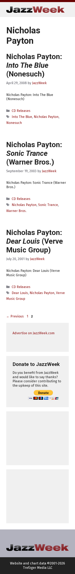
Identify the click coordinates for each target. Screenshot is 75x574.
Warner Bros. (16, 211)
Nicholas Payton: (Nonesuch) (34, 65)
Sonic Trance (48, 205)
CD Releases (21, 111)
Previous (15, 316)
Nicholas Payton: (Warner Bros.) (34, 153)
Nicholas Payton (46, 117)
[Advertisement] (37, 438)
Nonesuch (14, 123)
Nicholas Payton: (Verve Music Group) (34, 241)
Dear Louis (20, 293)
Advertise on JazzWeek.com (33, 333)
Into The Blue (22, 117)
